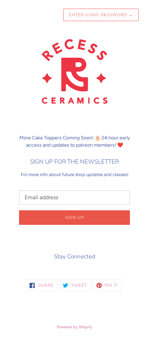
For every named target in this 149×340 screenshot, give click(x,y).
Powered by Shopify (74, 326)
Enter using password (101, 15)
